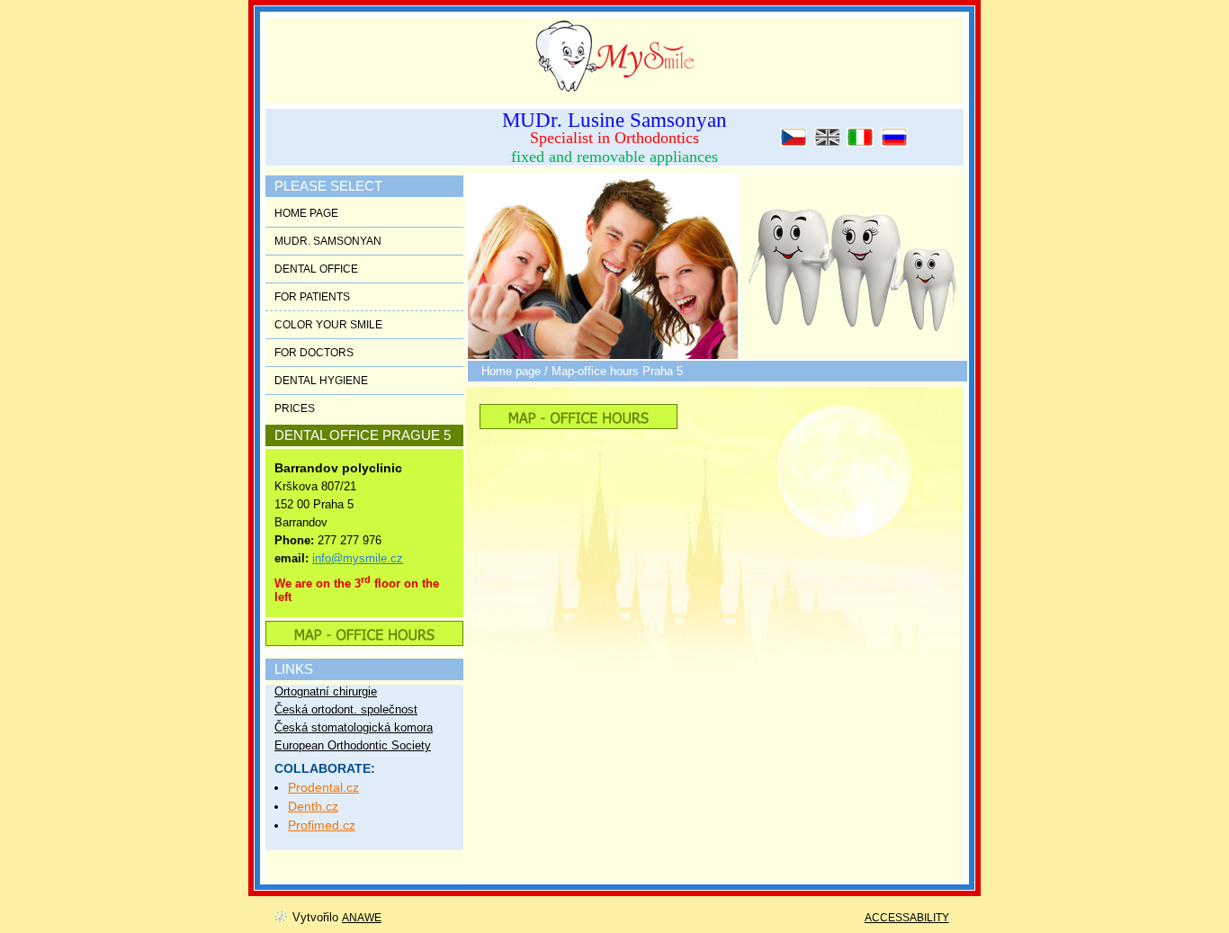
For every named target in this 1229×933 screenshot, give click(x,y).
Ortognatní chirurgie (325, 691)
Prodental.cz (323, 787)
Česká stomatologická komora (353, 727)
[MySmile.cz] (605, 52)
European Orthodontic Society (352, 745)
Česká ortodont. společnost (345, 709)
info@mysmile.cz (357, 558)
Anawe (361, 917)
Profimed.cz (321, 825)
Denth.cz (313, 806)
